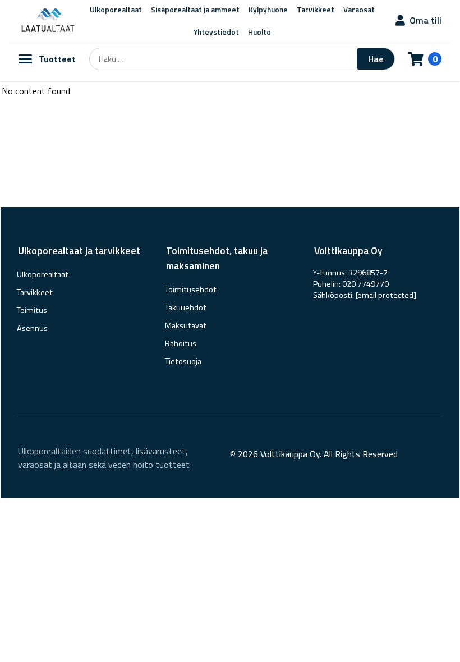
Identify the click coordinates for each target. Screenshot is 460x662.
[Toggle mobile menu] (25, 59)
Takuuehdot (185, 307)
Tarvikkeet (35, 292)
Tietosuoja (183, 361)
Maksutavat (185, 325)
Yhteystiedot (216, 32)
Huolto (259, 32)
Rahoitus (180, 343)
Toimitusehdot (191, 289)
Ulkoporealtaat (42, 274)
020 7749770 (365, 284)
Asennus (32, 328)
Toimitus (32, 310)
